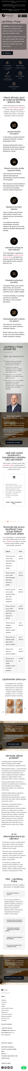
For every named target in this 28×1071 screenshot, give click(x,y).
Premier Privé (5, 1018)
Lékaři (3, 1006)
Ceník (3, 1004)
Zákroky (3, 1000)
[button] (19, 16)
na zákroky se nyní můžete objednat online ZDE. (14, 10)
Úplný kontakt (5, 1038)
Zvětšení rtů (10, 541)
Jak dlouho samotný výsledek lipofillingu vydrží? (12, 929)
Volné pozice (5, 1058)
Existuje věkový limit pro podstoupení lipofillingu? (14, 920)
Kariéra (3, 1053)
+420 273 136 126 (6, 1028)
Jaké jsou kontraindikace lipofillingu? (15, 937)
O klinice (4, 1002)
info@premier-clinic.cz (8, 1030)
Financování (5, 1010)
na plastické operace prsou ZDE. (14, 2)
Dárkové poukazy (6, 1016)
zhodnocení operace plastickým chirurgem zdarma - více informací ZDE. (14, 6)
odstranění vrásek (8, 465)
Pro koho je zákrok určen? (13, 893)
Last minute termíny (7, 1008)
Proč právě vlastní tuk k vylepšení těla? (14, 945)
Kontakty (4, 1020)
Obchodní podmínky (7, 1047)
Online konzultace (6, 1014)
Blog (2, 1051)
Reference (4, 1012)
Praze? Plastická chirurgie (16, 107)
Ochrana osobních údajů (8, 1049)
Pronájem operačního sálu (9, 1056)
